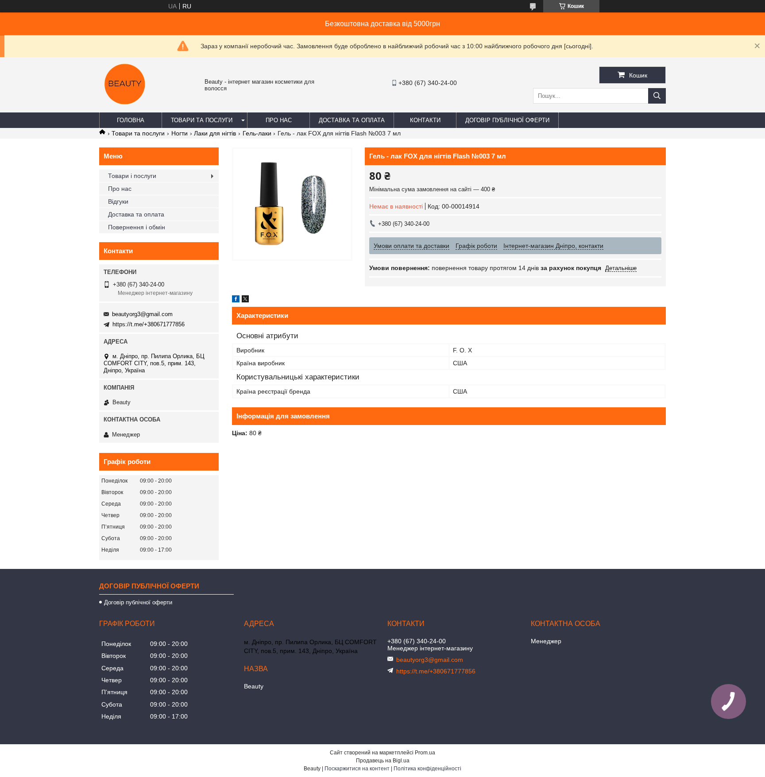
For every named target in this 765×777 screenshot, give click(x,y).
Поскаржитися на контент (357, 768)
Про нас (279, 120)
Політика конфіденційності (427, 768)
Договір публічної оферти (507, 120)
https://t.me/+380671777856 (148, 324)
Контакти (425, 120)
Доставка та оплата (352, 120)
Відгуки (118, 201)
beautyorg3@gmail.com (142, 314)
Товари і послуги (132, 175)
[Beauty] (125, 108)
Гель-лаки (257, 133)
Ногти (179, 133)
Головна (130, 120)
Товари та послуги (201, 120)
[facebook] (236, 300)
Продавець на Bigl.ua (383, 761)
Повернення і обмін (136, 227)
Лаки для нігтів (215, 133)
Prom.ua (425, 753)
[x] (245, 300)
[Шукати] (657, 96)
